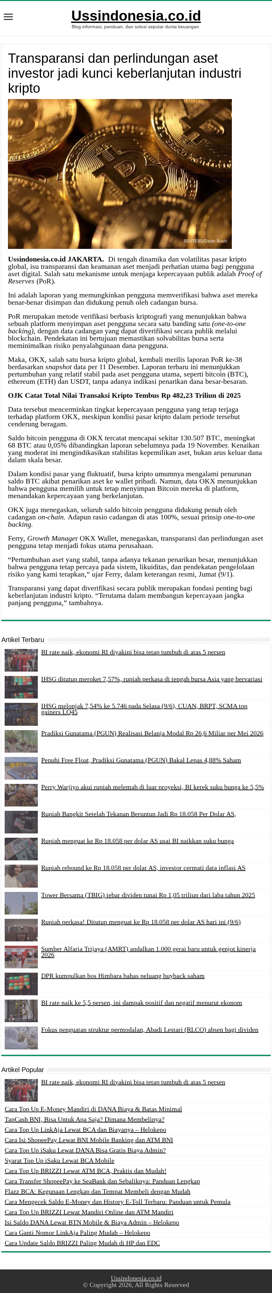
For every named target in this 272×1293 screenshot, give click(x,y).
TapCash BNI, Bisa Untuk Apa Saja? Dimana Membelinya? (85, 1119)
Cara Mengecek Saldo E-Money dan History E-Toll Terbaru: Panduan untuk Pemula (118, 1201)
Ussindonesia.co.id (136, 16)
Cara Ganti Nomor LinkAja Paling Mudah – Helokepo (77, 1232)
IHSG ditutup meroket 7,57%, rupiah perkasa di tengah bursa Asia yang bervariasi (151, 679)
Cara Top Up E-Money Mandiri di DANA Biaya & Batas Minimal (93, 1109)
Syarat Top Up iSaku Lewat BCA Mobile (59, 1160)
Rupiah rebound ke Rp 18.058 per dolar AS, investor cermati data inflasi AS (143, 867)
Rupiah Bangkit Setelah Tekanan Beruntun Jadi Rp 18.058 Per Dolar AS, (138, 813)
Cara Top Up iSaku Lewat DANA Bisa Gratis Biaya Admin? (85, 1150)
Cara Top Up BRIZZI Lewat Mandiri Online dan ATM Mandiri (89, 1212)
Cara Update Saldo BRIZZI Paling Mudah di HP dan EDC (82, 1242)
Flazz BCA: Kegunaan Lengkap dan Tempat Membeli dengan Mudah (97, 1191)
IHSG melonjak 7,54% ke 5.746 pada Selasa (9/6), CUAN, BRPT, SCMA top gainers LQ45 (144, 708)
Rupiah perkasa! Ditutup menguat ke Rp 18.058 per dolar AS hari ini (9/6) (141, 921)
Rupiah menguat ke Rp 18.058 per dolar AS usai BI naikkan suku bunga (137, 840)
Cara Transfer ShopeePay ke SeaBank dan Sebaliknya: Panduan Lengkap (102, 1181)
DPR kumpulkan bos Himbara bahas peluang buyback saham (123, 975)
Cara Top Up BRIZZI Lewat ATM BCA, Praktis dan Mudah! (86, 1170)
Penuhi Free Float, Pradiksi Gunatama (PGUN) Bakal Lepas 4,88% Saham (141, 760)
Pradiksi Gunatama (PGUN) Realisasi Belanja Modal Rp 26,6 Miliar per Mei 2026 (152, 733)
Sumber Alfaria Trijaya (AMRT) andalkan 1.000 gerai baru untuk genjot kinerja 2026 (148, 951)
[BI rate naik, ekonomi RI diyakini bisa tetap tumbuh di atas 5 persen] (21, 1090)
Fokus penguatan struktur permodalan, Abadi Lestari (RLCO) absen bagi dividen (149, 1029)
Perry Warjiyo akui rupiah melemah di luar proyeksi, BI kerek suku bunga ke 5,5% (152, 787)
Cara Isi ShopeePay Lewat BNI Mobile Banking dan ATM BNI (89, 1139)
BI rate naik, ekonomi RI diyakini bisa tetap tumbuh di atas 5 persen (133, 652)
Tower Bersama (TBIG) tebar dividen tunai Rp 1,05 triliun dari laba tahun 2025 (148, 895)
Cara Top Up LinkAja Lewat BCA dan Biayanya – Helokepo (85, 1129)
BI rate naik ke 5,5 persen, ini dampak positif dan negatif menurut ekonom (141, 1002)
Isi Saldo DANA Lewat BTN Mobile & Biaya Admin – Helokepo (92, 1222)
